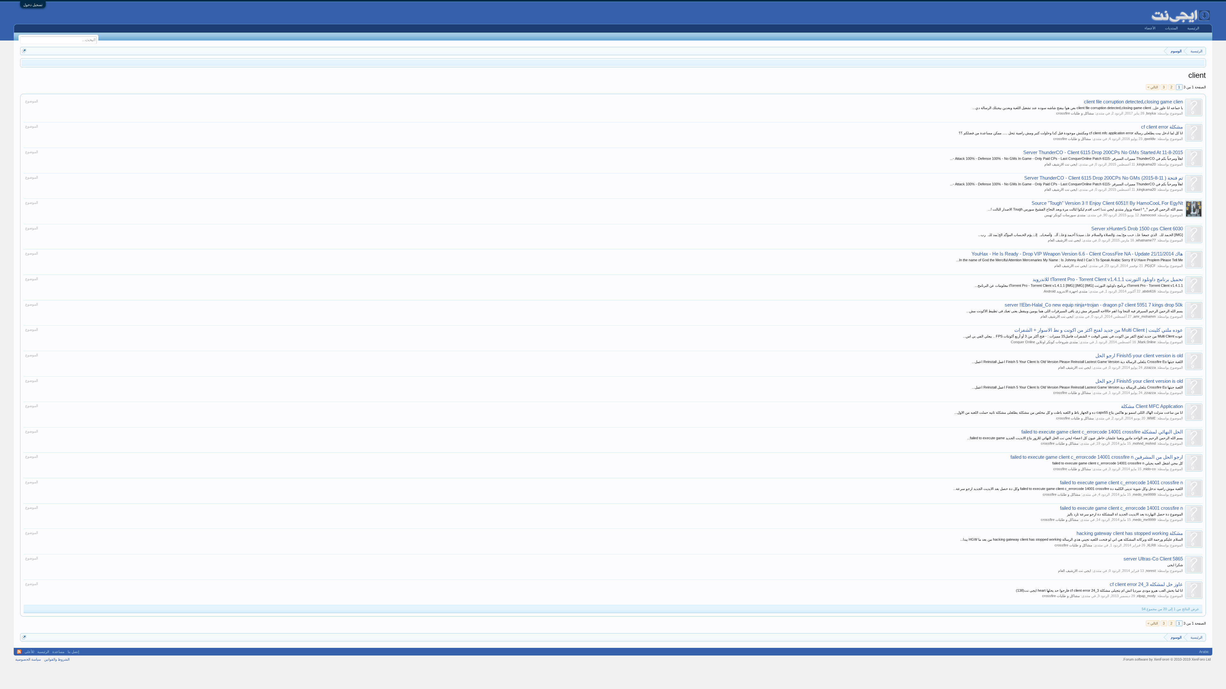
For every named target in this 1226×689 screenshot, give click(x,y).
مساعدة (58, 652)
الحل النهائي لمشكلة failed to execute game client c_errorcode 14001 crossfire (1102, 431)
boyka (1151, 113)
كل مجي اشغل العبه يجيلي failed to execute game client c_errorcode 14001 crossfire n (1117, 463)
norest (1151, 571)
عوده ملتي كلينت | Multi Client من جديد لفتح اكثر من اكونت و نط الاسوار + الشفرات (1098, 330)
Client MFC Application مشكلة (1152, 406)
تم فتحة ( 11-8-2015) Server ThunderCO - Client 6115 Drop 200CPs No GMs (1103, 178)
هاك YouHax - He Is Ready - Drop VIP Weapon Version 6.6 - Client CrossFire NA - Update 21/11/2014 (1077, 253)
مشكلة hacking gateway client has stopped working (1130, 533)
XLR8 (1151, 545)
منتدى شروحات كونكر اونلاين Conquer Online (1044, 342)
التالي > (1152, 87)
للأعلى (29, 652)
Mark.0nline (1147, 342)
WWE (1151, 418)
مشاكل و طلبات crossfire (1075, 113)
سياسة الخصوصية (28, 659)
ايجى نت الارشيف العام (1060, 164)
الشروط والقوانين (57, 659)
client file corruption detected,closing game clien (1133, 101)
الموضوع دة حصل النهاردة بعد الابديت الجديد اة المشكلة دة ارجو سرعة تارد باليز (1125, 514)
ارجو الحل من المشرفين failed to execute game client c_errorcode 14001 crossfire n (1096, 457)
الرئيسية (1193, 28)
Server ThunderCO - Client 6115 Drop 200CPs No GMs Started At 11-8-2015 (1103, 152)
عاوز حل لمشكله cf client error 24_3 (1146, 584)
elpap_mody (1146, 596)
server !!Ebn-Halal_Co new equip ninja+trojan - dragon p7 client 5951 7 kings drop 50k (1094, 304)
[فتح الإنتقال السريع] (24, 51)
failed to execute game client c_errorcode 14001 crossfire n (1121, 482)
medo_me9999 (1144, 494)
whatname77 (1146, 240)
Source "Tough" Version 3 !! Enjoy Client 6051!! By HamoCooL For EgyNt (1107, 203)
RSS (19, 651)
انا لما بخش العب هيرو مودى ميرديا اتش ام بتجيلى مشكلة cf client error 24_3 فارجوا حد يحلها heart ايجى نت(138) (1099, 590)
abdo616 (1149, 291)
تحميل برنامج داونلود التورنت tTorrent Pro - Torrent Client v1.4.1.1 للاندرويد (1108, 279)
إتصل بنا (73, 652)
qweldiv (1150, 139)
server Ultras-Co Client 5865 (1153, 558)
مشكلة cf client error (1162, 127)
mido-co (1149, 469)
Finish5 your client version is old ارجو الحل (1139, 355)
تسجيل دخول (32, 5)
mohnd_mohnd (1144, 443)
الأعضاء (1150, 28)
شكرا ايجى (1175, 565)
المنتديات (1171, 28)
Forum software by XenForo (1167, 659)
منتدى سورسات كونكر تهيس (1065, 215)
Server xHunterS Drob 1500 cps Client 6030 (1137, 228)
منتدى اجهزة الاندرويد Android (1065, 291)
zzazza (1150, 367)
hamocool (1148, 215)
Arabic (1204, 652)
